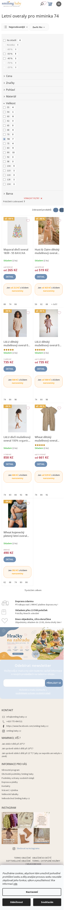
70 (10, 134)
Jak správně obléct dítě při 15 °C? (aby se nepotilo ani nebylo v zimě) (32, 755)
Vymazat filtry (31, 198)
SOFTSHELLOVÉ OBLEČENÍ (18, 861)
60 (10, 116)
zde (15, 884)
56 (10, 112)
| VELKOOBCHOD (33, 864)
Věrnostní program (11, 770)
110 (11, 170)
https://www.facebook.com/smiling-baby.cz (27, 726)
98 (10, 161)
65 (10, 125)
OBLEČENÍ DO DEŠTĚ (41, 857)
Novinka (12, 45)
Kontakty (6, 786)
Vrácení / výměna (10, 790)
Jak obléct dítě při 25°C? (13, 744)
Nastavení (32, 892)
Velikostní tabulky (10, 794)
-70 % (11, 63)
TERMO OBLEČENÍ (22, 857)
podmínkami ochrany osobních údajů (33, 693)
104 (11, 166)
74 (10, 139)
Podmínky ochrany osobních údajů (18, 778)
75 (10, 143)
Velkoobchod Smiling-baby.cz (16, 798)
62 (10, 121)
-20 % (11, 67)
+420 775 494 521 (14, 721)
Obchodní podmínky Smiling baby (17, 774)
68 (10, 130)
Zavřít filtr (38, 27)
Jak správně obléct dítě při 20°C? (17, 748)
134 (11, 184)
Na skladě (14, 40)
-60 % (11, 49)
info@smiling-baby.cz (16, 716)
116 (11, 175)
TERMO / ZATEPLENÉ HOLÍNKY (46, 861)
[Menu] (59, 4)
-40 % (11, 58)
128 (11, 179)
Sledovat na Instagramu (28, 848)
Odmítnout (16, 902)
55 (10, 107)
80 (10, 148)
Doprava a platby (10, 782)
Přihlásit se (54, 682)
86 (11, 152)
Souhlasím (47, 902)
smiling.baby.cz (13, 730)
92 (10, 157)
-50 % (11, 53)
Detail (9, 276)
